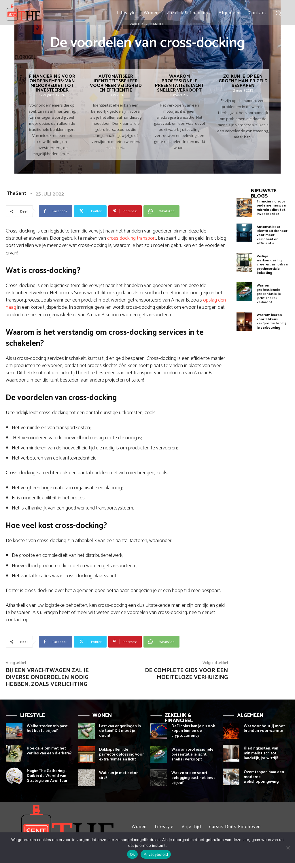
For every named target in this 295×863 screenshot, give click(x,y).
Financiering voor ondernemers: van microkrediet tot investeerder (52, 83)
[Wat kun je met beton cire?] (86, 777)
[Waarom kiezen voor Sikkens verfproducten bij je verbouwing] (244, 321)
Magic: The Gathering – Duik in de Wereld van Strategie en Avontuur (47, 776)
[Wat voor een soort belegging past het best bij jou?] (158, 777)
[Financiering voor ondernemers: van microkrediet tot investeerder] (244, 207)
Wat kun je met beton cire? (119, 775)
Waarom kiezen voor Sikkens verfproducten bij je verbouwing (271, 321)
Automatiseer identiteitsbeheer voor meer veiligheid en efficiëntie (116, 83)
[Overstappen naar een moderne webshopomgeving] (231, 777)
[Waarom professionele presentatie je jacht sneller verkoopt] (244, 291)
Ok (132, 854)
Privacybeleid (155, 854)
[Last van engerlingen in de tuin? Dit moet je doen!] (86, 731)
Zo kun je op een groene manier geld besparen (243, 81)
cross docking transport (131, 238)
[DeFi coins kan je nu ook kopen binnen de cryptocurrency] (158, 731)
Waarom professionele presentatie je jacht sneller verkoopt (179, 83)
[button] (278, 13)
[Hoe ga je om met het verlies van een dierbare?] (14, 753)
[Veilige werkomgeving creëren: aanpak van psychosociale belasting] (244, 262)
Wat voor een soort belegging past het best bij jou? (193, 778)
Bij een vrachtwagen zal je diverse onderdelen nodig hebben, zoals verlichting (47, 677)
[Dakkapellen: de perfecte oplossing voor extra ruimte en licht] (86, 754)
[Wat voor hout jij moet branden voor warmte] (231, 731)
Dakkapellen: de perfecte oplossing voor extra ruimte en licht (121, 754)
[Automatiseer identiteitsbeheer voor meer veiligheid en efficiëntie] (244, 233)
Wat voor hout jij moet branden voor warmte (264, 728)
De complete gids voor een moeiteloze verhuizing (186, 674)
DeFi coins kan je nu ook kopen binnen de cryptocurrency (193, 731)
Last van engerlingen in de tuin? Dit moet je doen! (120, 731)
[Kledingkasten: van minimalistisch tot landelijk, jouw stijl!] (231, 753)
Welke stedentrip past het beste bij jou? (47, 728)
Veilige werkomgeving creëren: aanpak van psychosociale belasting (273, 265)
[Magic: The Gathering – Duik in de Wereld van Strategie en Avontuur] (14, 775)
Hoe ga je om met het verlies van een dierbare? (49, 751)
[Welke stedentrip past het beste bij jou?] (14, 731)
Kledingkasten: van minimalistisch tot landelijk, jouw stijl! (261, 753)
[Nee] (288, 848)
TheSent (16, 193)
